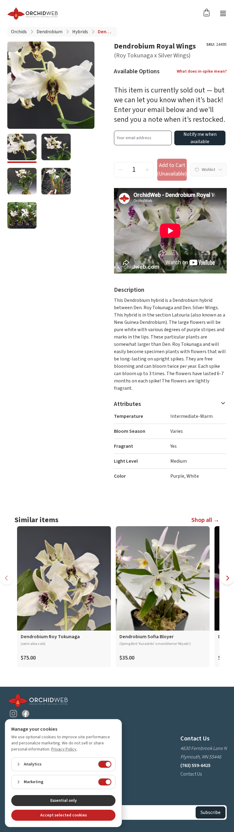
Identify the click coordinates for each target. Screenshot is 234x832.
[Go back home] (32, 13)
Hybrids (80, 31)
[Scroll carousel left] (6, 578)
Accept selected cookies (63, 815)
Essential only (63, 801)
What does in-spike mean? (202, 71)
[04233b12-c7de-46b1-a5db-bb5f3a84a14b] (56, 148)
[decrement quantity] (120, 170)
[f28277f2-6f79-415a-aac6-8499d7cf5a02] (56, 182)
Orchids (19, 31)
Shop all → (205, 520)
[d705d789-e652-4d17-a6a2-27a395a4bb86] (22, 216)
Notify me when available (200, 138)
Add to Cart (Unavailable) (172, 169)
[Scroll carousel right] (227, 578)
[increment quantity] (147, 170)
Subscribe (210, 812)
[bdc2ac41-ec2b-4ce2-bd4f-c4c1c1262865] (22, 182)
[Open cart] (208, 12)
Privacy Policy (63, 749)
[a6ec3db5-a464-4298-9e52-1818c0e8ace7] (22, 148)
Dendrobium (49, 31)
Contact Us (191, 774)
